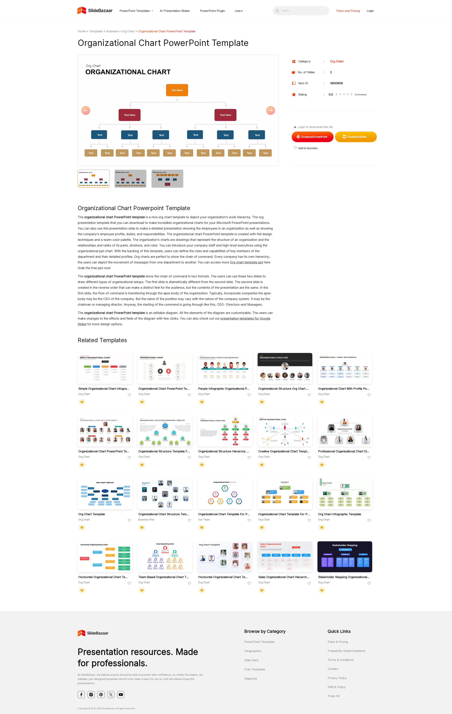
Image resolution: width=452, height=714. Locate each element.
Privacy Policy (337, 678)
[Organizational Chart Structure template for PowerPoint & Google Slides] (165, 493)
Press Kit (334, 696)
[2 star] (340, 94)
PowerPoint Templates (135, 11)
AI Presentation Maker (175, 11)
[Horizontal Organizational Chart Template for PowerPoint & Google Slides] (105, 556)
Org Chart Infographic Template (339, 514)
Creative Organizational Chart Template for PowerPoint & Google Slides (284, 451)
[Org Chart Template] (105, 493)
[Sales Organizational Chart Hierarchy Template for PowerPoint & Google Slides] (285, 556)
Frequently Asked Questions (346, 651)
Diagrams (250, 678)
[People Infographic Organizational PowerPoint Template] (225, 368)
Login (370, 11)
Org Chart (128, 31)
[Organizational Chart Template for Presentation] (225, 493)
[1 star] (336, 94)
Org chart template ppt (246, 262)
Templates (96, 31)
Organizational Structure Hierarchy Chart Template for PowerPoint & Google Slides (224, 451)
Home (82, 31)
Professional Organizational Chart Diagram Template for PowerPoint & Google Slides (344, 451)
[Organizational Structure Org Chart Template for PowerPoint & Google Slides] (285, 368)
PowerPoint (314, 136)
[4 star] (347, 94)
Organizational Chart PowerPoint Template (164, 388)
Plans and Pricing (348, 11)
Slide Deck (251, 660)
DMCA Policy (337, 687)
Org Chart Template (91, 514)
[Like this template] (129, 395)
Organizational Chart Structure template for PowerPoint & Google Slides (164, 514)
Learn (239, 11)
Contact (333, 669)
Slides (357, 136)
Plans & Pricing (338, 642)
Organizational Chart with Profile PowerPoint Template (344, 388)
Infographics (252, 651)
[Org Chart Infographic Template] (344, 493)
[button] (128, 111)
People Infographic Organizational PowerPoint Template (224, 388)
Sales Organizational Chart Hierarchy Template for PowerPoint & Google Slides (284, 577)
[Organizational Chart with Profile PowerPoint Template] (344, 368)
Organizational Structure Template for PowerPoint (164, 451)
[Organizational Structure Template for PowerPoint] (165, 431)
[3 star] (344, 94)
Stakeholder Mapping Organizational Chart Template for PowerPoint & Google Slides (344, 577)
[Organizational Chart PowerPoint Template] (165, 368)
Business (112, 31)
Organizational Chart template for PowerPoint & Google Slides (284, 514)
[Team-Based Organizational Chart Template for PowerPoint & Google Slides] (165, 556)
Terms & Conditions (341, 660)
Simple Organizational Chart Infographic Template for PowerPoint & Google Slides (104, 388)
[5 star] (351, 94)
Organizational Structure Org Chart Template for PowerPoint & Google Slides (284, 388)
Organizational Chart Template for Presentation (224, 514)
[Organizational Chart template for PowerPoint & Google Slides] (285, 493)
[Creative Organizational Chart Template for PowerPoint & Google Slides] (285, 431)
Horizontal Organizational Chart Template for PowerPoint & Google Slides (104, 577)
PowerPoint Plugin (212, 11)
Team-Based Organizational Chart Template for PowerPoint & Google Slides (164, 577)
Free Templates (254, 669)
